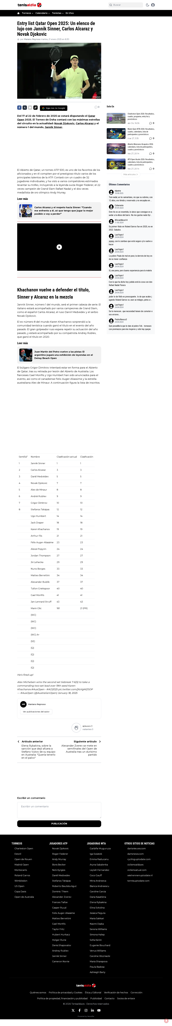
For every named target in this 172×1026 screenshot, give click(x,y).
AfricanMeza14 (121, 220)
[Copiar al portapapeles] (35, 107)
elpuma (118, 191)
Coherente (119, 205)
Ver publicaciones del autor (36, 711)
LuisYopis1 (119, 235)
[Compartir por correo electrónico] (30, 107)
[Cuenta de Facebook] (79, 1010)
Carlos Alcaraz (85, 123)
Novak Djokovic (64, 123)
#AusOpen (37, 689)
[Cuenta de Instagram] (86, 1010)
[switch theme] (147, 5)
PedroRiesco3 (121, 319)
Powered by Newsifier (86, 1016)
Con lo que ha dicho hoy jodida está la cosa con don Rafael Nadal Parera (130, 283)
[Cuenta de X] (73, 1010)
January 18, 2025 (67, 693)
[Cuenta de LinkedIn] (92, 1010)
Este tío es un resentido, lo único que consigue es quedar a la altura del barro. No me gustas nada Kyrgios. (130, 214)
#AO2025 (52, 689)
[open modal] (153, 5)
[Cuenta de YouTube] (99, 1010)
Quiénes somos (38, 992)
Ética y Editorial (93, 992)
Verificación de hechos (116, 992)
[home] (18, 13)
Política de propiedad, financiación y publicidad (62, 998)
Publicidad (96, 998)
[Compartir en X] (25, 107)
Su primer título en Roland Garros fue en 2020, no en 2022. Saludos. (131, 228)
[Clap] (76, 728)
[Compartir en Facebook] (19, 107)
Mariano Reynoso (32, 39)
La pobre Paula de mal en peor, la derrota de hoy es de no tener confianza (130, 257)
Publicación (59, 823)
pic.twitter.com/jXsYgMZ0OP (75, 689)
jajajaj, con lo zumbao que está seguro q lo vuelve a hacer (130, 243)
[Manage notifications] (166, 1021)
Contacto (109, 998)
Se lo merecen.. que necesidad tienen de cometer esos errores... (131, 313)
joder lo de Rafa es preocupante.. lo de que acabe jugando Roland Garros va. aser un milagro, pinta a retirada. (131, 298)
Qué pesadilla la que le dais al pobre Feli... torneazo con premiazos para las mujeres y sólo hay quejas (130, 327)
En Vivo (70, 13)
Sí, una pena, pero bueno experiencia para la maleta (130, 270)
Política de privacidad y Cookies (65, 992)
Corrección (136, 992)
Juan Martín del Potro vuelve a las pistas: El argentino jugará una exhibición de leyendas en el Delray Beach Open (63, 354)
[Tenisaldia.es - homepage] (29, 5)
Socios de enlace (126, 998)
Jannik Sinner (53, 127)
